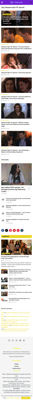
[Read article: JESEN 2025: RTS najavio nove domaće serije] (4, 294)
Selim (2, 316)
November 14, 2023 (6, 154)
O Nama (16, 364)
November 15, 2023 (6, 128)
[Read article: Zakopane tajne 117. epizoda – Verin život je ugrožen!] (16, 61)
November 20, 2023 (6, 50)
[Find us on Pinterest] (18, 230)
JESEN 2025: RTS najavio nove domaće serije (20, 292)
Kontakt (16, 366)
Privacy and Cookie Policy (13, 398)
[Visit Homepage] (16, 2)
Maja (2, 320)
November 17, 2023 (6, 74)
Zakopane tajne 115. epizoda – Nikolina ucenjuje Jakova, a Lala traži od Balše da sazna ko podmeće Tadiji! (15, 124)
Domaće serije (7, 14)
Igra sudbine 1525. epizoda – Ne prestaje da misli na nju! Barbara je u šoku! (13, 189)
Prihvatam (26, 398)
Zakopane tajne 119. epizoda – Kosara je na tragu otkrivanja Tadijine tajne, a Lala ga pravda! (15, 19)
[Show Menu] (2, 2)
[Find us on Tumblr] (21, 230)
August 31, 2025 (5, 260)
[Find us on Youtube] (14, 230)
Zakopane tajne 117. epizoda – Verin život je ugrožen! (16, 72)
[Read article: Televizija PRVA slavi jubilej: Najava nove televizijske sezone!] (4, 300)
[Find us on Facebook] (2, 230)
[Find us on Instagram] (10, 230)
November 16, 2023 (6, 100)
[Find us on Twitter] (6, 230)
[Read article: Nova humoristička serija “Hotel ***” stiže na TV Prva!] (4, 287)
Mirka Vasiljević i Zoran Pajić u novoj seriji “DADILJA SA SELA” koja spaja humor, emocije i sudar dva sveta (19, 271)
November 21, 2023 (7, 23)
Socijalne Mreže (16, 368)
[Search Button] (31, 2)
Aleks (2, 313)
